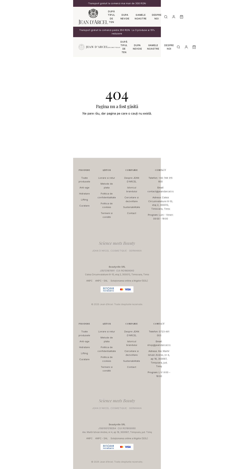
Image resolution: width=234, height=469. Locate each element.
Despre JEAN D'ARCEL (131, 179)
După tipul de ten (111, 16)
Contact (131, 213)
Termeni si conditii (107, 215)
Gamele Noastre (141, 17)
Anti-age (84, 187)
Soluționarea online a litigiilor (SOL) (129, 280)
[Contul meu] (173, 16)
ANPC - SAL (101, 280)
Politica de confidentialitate (106, 195)
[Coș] (181, 16)
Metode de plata (107, 185)
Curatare (84, 205)
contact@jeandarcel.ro (160, 191)
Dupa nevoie (124, 17)
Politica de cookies (107, 205)
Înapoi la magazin (117, 124)
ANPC (89, 280)
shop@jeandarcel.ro (159, 345)
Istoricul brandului (131, 189)
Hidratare (84, 193)
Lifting (84, 199)
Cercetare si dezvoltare (131, 199)
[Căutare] (165, 16)
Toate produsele (84, 179)
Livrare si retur (106, 177)
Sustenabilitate (131, 207)
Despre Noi (156, 17)
